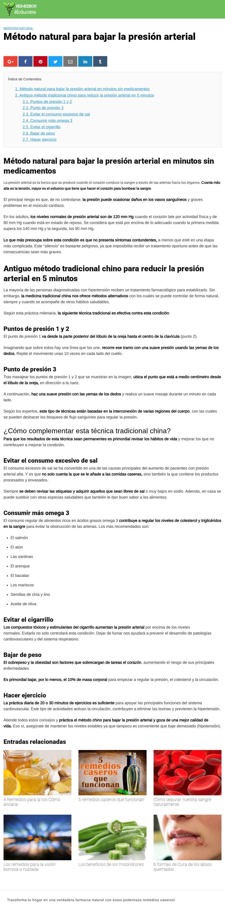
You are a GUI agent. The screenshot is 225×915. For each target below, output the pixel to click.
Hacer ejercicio (39, 139)
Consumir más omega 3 (47, 120)
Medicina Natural (18, 28)
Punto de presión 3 (43, 108)
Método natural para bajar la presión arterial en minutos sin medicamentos (82, 89)
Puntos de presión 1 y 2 (47, 101)
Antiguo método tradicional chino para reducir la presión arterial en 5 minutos (84, 95)
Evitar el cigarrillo (41, 127)
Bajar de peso (39, 133)
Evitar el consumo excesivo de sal (56, 114)
